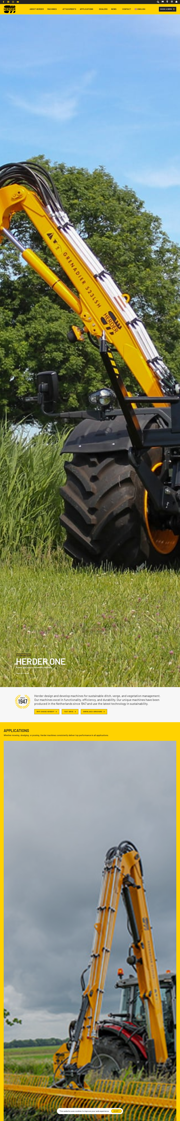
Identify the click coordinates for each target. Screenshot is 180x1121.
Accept (117, 1111)
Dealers (103, 9)
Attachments (69, 9)
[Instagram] (13, 2)
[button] (157, 2)
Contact (126, 9)
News (113, 9)
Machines (52, 9)
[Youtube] (18, 2)
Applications (86, 9)
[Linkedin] (8, 2)
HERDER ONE (41, 661)
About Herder (37, 9)
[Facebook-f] (3, 2)
